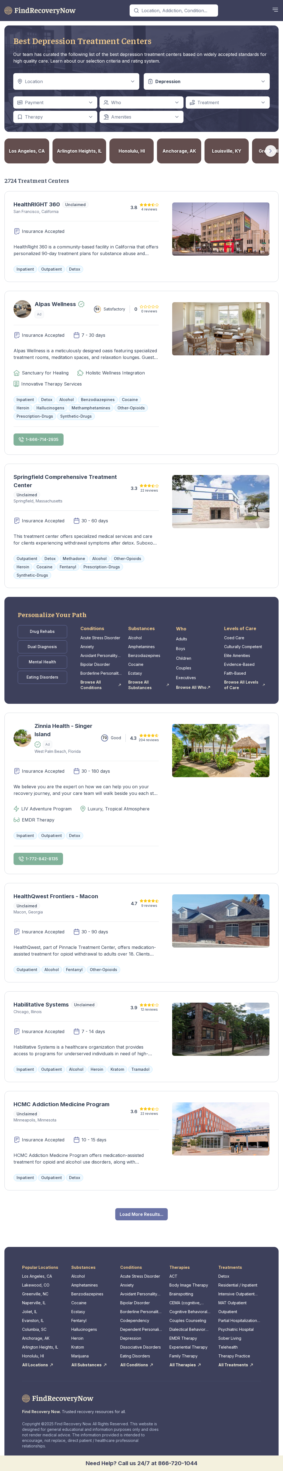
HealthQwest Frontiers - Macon (56, 896)
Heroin (77, 1338)
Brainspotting (181, 1294)
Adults (181, 638)
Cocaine (135, 664)
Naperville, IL (34, 1302)
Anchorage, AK (35, 1338)
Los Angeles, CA (37, 1276)
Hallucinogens (84, 1329)
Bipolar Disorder (95, 664)
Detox (223, 1276)
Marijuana (80, 1356)
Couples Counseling (187, 1320)
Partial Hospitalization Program (237, 1320)
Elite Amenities (237, 655)
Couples (183, 668)
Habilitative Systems (41, 1004)
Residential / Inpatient (237, 1285)
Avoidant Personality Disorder (98, 655)
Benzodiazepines (144, 655)
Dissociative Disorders (140, 1347)
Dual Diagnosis (42, 646)
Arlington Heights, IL (40, 1347)
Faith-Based (235, 673)
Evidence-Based (239, 664)
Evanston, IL (33, 1320)
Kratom (77, 1347)
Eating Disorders (42, 677)
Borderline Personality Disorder (100, 673)
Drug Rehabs (42, 631)
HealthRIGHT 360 (37, 204)
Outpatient (227, 1311)
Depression (130, 1338)
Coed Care (234, 637)
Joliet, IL (29, 1311)
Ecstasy (135, 673)
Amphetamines (141, 646)
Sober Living (229, 1338)
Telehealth (228, 1347)
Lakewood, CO (35, 1285)
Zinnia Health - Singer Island (63, 730)
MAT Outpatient (232, 1302)
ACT (173, 1276)
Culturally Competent (243, 646)
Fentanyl (79, 1320)
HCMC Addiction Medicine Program (61, 1104)
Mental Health (42, 661)
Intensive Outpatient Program (236, 1294)
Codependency (134, 1320)
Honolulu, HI (33, 1356)
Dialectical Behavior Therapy (187, 1329)
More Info (17, 332)
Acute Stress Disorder (100, 637)
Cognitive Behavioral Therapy (188, 1312)
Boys (180, 648)
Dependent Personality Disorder (141, 1329)
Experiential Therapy (188, 1347)
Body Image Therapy (188, 1285)
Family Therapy (183, 1356)
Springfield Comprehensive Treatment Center (65, 481)
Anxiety (87, 646)
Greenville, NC (35, 1294)
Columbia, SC (34, 1329)
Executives (186, 677)
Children (183, 658)
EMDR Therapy (183, 1338)
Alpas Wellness (55, 304)
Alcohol (135, 637)
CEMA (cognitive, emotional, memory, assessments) (187, 1303)
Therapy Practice (234, 1356)
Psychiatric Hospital (236, 1329)
